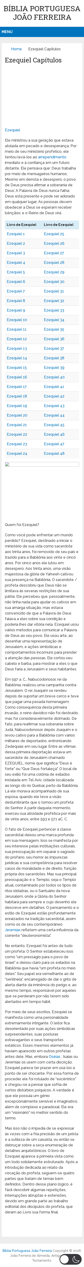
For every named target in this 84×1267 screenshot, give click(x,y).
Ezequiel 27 (54, 253)
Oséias (54, 1056)
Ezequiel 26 (54, 243)
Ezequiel (12, 130)
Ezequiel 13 (17, 348)
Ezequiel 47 (54, 444)
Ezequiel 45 (54, 425)
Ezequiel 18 (17, 396)
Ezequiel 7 (16, 291)
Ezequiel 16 (17, 377)
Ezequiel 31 (54, 291)
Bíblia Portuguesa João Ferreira (42, 12)
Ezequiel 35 (54, 329)
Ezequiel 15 (17, 367)
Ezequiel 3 (16, 253)
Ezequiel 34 (54, 320)
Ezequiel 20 (17, 415)
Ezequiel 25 (54, 234)
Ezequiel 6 (16, 281)
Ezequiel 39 (54, 367)
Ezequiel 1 (16, 234)
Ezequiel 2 (16, 243)
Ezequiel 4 (16, 262)
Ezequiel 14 (17, 358)
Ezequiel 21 (17, 425)
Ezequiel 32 (54, 301)
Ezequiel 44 (54, 415)
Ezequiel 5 (16, 272)
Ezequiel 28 (54, 262)
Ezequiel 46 (54, 434)
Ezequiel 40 (54, 377)
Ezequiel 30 (54, 281)
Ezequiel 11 (17, 329)
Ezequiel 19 (17, 406)
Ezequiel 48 (54, 453)
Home (16, 49)
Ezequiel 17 (17, 386)
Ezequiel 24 (17, 453)
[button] (71, 1259)
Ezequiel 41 (54, 386)
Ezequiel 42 (54, 396)
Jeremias (13, 930)
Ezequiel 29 (54, 272)
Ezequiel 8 (16, 301)
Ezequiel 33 (54, 310)
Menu (7, 32)
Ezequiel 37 (54, 348)
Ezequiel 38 (54, 358)
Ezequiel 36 (54, 339)
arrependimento (52, 157)
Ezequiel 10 (17, 320)
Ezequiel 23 (17, 444)
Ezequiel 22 (17, 434)
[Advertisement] (42, 96)
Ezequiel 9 (16, 310)
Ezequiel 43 (54, 406)
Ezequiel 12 (17, 339)
